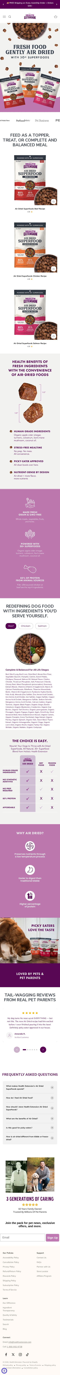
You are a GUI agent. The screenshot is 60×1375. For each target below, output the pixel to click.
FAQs (39, 1262)
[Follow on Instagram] (20, 1354)
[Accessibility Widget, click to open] (4, 1371)
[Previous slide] (17, 1050)
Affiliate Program (44, 1276)
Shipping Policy (9, 1280)
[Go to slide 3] (30, 1049)
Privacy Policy (9, 1267)
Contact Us (41, 1257)
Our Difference (9, 1303)
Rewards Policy (9, 1276)
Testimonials (8, 1320)
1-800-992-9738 (14, 1346)
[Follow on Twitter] (13, 1354)
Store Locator (42, 1271)
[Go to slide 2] (27, 1049)
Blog (5, 1329)
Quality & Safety (10, 1315)
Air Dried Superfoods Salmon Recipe (30, 343)
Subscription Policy (11, 1285)
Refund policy (8, 1365)
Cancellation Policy (11, 1262)
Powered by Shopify (30, 1362)
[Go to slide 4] (32, 1049)
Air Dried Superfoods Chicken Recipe (30, 276)
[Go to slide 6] (36, 1049)
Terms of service (35, 1365)
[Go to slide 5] (34, 1049)
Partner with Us (43, 1267)
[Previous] (3, 4)
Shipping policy (50, 1365)
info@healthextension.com (19, 1342)
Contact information (13, 1368)
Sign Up (52, 1237)
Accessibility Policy (11, 1257)
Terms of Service (10, 1290)
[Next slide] (43, 1050)
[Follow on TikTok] (27, 1354)
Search (6, 1324)
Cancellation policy (31, 1368)
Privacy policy (21, 1365)
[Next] (56, 4)
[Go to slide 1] (24, 1049)
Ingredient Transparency (9, 1309)
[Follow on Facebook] (6, 1354)
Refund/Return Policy (12, 1271)
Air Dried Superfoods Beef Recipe (30, 209)
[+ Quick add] (53, 201)
